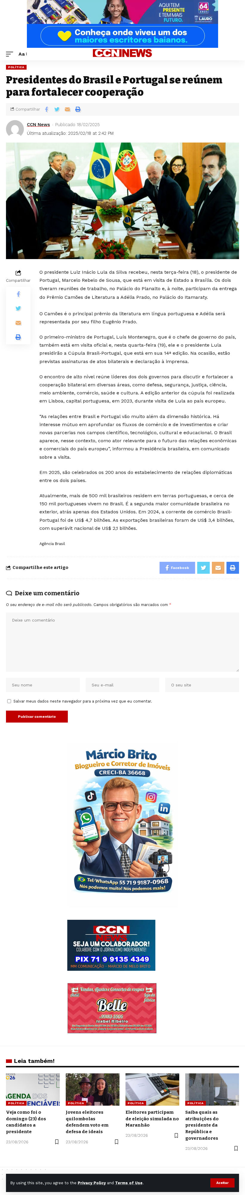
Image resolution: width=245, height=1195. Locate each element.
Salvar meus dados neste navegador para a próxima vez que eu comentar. (82, 701)
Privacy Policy (92, 1183)
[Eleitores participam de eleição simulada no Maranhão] (152, 1089)
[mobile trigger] (11, 54)
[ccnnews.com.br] (122, 54)
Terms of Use (129, 1183)
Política (16, 67)
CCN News (38, 124)
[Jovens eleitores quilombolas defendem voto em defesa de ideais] (93, 1089)
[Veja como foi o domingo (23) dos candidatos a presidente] (33, 1089)
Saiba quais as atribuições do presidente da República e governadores (202, 1125)
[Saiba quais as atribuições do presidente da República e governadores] (212, 1089)
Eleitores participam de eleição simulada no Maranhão (152, 1119)
